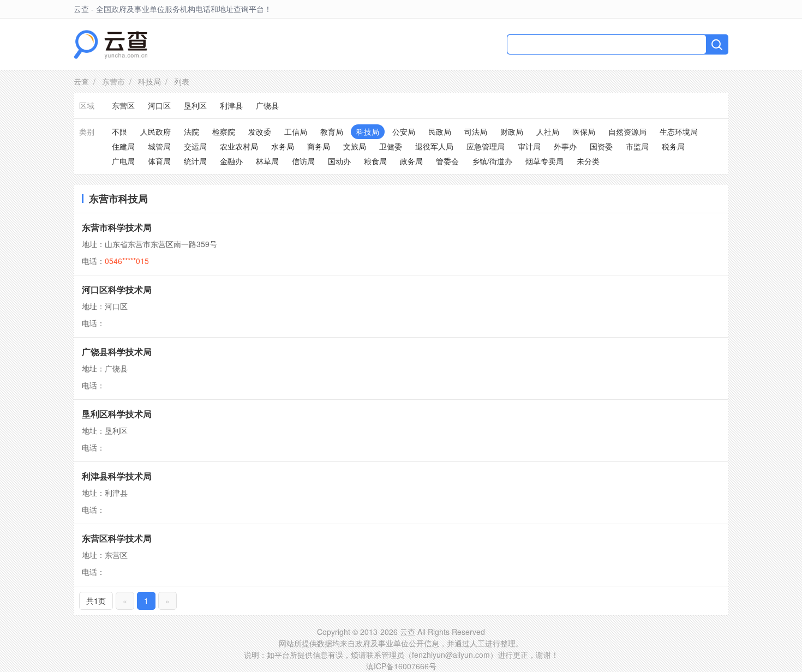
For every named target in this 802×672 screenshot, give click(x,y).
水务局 (282, 146)
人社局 (547, 131)
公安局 (403, 131)
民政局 (439, 131)
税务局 (673, 146)
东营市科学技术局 (117, 227)
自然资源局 (627, 131)
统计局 (195, 160)
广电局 (123, 160)
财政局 (511, 131)
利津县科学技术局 (117, 476)
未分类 (588, 160)
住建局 (123, 146)
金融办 (231, 160)
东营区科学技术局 (117, 538)
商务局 (318, 146)
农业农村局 (239, 146)
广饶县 (267, 105)
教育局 (331, 131)
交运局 (195, 146)
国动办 (339, 160)
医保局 (583, 131)
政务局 (411, 160)
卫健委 (390, 146)
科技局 (149, 81)
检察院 (223, 131)
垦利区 (195, 105)
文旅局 (354, 146)
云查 (81, 81)
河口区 (159, 105)
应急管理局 (485, 146)
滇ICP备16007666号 (401, 666)
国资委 (601, 146)
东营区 (123, 105)
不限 (119, 131)
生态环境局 (679, 131)
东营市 (113, 81)
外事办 (565, 146)
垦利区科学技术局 (117, 413)
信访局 (303, 160)
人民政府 (155, 131)
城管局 (159, 146)
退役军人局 (434, 146)
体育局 (159, 160)
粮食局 (375, 160)
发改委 (259, 131)
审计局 (529, 146)
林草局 (267, 160)
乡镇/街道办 (492, 160)
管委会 (447, 160)
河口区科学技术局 (117, 289)
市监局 (637, 146)
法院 (191, 131)
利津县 (231, 105)
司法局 (475, 131)
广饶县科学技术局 (117, 351)
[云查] (110, 44)
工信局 (295, 131)
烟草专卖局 (544, 160)
